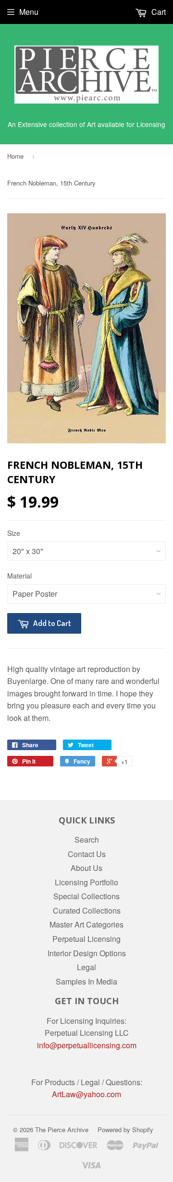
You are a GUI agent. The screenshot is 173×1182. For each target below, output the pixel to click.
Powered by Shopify (125, 1129)
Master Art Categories (86, 924)
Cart (157, 11)
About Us (86, 867)
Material (19, 575)
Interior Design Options (87, 953)
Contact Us (87, 853)
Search (86, 839)
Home (15, 156)
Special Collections (86, 896)
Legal (86, 967)
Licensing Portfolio (86, 882)
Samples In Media (86, 981)
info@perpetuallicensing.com (86, 1045)
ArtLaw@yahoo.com (86, 1094)
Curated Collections (87, 910)
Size (13, 533)
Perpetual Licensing (86, 938)
